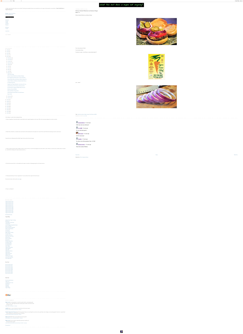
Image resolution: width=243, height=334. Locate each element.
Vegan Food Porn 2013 (9, 202)
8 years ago (19, 309)
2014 (8, 51)
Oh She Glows (7, 237)
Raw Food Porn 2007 (9, 270)
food (90, 114)
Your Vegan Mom (8, 258)
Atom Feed (7, 31)
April (9, 71)
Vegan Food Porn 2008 (9, 208)
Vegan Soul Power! (8, 253)
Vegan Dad (7, 249)
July (8, 66)
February (9, 96)
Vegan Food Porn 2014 (9, 201)
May (9, 69)
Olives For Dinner (8, 238)
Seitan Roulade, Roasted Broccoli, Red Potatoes (16, 92)
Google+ (6, 21)
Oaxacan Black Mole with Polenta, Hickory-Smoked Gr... (17, 79)
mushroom (79, 114)
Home (157, 154)
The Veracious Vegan (9, 255)
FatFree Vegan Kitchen (9, 228)
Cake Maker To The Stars (9, 222)
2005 (8, 108)
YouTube (7, 23)
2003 (8, 111)
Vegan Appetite (8, 248)
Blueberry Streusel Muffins (12, 89)
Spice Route (7, 239)
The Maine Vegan (8, 242)
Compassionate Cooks (9, 282)
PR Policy (7, 27)
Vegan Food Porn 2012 (9, 203)
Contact (6, 28)
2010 (8, 99)
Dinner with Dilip (8, 226)
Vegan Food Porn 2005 (9, 212)
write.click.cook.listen (9, 257)
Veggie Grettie (7, 254)
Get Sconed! (7, 229)
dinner (92, 114)
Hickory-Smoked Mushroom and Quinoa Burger (87, 10)
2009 (8, 101)
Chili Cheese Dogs (11, 74)
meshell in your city (8, 234)
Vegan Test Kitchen (12, 13)
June (9, 67)
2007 (8, 104)
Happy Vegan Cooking (9, 232)
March (9, 72)
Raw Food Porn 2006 (9, 271)
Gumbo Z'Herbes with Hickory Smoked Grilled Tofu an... (17, 80)
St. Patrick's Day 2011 (11, 82)
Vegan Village (7, 287)
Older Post (236, 154)
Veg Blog (7, 285)
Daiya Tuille (10, 94)
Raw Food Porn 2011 (9, 265)
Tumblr (6, 22)
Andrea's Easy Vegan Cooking (10, 220)
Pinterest (6, 24)
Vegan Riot (7, 286)
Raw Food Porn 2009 (9, 268)
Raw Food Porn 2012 (9, 264)
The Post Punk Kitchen (9, 280)
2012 (8, 54)
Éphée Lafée (7, 302)
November (10, 59)
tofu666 (95, 114)
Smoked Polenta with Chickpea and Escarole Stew (16, 85)
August (9, 64)
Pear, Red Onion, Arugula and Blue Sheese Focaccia (16, 87)
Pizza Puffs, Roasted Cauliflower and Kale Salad (11, 309)
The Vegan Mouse (8, 243)
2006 (8, 106)
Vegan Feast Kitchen (8, 250)
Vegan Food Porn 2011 (9, 205)
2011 (8, 56)
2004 (8, 109)
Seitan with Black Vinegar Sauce (13, 90)
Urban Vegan (7, 245)
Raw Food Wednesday (9, 14)
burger (85, 114)
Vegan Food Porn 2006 (9, 211)
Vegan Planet (7, 252)
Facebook (7, 19)
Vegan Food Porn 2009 (9, 207)
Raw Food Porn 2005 (9, 273)
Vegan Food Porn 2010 (9, 206)
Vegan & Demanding (9, 247)
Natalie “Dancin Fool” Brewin (10, 311)
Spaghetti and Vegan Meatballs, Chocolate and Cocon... (17, 84)
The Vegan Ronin (8, 244)
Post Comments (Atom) (84, 157)
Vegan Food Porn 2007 (9, 210)
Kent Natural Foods (8, 214)
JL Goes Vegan (8, 233)
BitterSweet (7, 221)
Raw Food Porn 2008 (9, 269)
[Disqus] (156, 136)
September (10, 62)
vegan (88, 114)
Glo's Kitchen (7, 231)
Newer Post (77, 154)
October (9, 61)
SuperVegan (7, 283)
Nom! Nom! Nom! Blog (9, 236)
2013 (8, 53)
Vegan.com (7, 281)
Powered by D (7, 325)
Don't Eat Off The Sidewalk (10, 227)
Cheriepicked (7, 223)
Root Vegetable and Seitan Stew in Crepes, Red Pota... (17, 77)
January (9, 97)
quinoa (83, 114)
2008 (8, 103)
